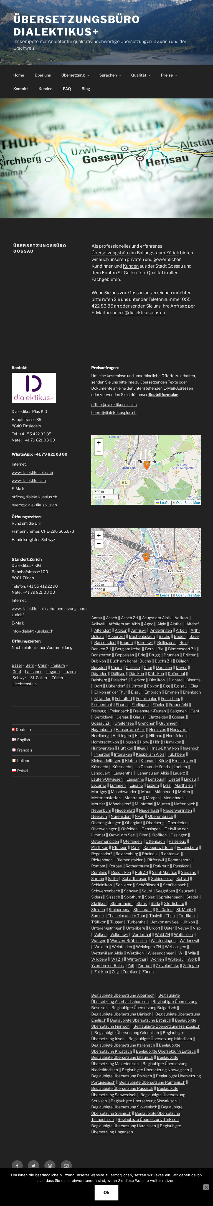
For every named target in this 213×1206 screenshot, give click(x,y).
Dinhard (175, 679)
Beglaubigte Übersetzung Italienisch (123, 1045)
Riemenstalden (129, 859)
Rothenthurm (137, 866)
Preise (167, 75)
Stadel (192, 897)
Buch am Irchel (123, 661)
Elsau (136, 692)
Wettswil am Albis (107, 953)
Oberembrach (160, 816)
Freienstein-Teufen (149, 711)
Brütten (189, 654)
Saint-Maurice (164, 872)
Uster (169, 928)
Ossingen (179, 834)
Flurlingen (140, 704)
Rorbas (115, 866)
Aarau (96, 617)
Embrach (152, 692)
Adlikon (181, 617)
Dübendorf (115, 686)
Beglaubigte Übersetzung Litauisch (122, 1057)
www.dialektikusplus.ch (32, 472)
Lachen (180, 766)
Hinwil (140, 735)
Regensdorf (101, 853)
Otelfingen (132, 841)
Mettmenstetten (106, 797)
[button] (146, 465)
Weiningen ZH (148, 946)
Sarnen (97, 878)
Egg (166, 686)
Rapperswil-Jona (158, 847)
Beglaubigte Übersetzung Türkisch (148, 1119)
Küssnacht (121, 766)
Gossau (178, 717)
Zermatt (145, 965)
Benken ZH (101, 648)
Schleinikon (101, 884)
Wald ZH (162, 934)
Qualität (138, 75)
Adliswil (98, 623)
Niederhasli (149, 810)
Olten (143, 834)
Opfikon (159, 834)
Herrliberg (100, 735)
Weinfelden (122, 946)
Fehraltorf (123, 698)
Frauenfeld (178, 704)
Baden (180, 636)
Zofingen (191, 965)
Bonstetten (101, 654)
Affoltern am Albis (124, 623)
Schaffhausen (134, 878)
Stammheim (121, 903)
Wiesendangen (161, 953)
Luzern (70, 671)
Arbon (181, 630)
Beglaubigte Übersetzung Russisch (122, 1088)
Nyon (139, 816)
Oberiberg (155, 822)
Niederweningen (177, 810)
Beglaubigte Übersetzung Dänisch (121, 1014)
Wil (181, 953)
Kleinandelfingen (106, 760)
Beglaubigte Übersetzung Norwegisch (155, 1069)
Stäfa (155, 903)
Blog (86, 88)
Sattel (113, 878)
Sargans (188, 872)
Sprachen (108, 75)
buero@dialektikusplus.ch (138, 312)
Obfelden (129, 828)
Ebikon (153, 686)
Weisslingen (175, 946)
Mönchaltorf (120, 803)
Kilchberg (176, 754)
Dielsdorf (119, 679)
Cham (116, 667)
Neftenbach (184, 803)
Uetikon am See (164, 922)
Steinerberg (119, 909)
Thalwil (155, 915)
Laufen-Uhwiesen (107, 779)
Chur (42, 665)
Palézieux (177, 841)
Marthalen (183, 785)
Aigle (161, 623)
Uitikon (188, 922)
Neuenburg (101, 810)
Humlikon (172, 742)
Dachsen (164, 667)
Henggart (178, 729)
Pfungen (119, 847)
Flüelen (159, 704)
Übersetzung (73, 75)
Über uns (43, 75)
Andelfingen (161, 630)
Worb (192, 959)
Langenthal (123, 773)
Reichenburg (127, 853)
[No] (206, 1187)
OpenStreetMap (188, 502)
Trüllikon (98, 922)
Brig (141, 654)
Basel (17, 665)
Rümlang (99, 872)
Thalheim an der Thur (126, 915)
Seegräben (165, 890)
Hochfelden (176, 735)
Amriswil (138, 630)
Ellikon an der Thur (110, 692)
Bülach (182, 661)
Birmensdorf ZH (182, 648)
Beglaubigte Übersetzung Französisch (166, 1026)
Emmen (172, 692)
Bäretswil (145, 642)
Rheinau (149, 853)
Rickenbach (102, 859)
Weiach (101, 946)
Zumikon (130, 971)
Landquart (100, 773)
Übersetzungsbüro (111, 252)
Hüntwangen (102, 748)
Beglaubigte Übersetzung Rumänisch (152, 1082)
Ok (106, 1192)
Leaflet (164, 502)
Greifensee (124, 723)
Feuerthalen (146, 698)
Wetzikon (135, 953)
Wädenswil (189, 940)
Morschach (173, 797)
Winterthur (136, 959)
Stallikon (98, 903)
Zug (115, 971)
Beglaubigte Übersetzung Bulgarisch (143, 1007)
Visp (197, 928)
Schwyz (19, 677)
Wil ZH (117, 959)
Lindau (190, 779)
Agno (148, 623)
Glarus (138, 717)
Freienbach (119, 711)
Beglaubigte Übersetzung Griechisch (126, 1032)
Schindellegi (162, 878)
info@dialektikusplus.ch (32, 631)
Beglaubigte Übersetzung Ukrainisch (123, 1125)
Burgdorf (99, 667)
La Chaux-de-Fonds (152, 766)
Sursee (97, 915)
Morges (152, 797)
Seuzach (186, 890)
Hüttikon (125, 748)
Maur (146, 791)
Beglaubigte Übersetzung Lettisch (166, 1051)
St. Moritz (184, 909)
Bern (30, 665)
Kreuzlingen (182, 760)
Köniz (163, 760)
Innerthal (102, 754)
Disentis (193, 679)
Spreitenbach (170, 897)
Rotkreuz (161, 866)
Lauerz (179, 773)
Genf (16, 671)
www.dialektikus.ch (29, 480)
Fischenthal (101, 704)
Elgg (194, 686)
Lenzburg (156, 779)
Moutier (98, 803)
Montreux (133, 797)
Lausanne (33, 671)
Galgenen (178, 711)
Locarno (98, 785)
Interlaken (123, 754)
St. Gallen (127, 272)
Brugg (154, 654)
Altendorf (102, 630)
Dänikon (136, 673)
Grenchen (146, 723)
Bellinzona (166, 642)
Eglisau (180, 686)
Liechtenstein (24, 683)
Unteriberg (135, 928)
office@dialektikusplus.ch (34, 496)
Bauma (126, 642)
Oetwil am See (122, 834)
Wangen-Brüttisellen (128, 940)
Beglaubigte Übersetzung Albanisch (122, 995)
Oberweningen (104, 828)
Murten (163, 803)
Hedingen (157, 729)
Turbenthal (136, 922)
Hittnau (155, 735)
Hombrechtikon (105, 742)
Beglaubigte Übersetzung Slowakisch (144, 1100)
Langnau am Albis (153, 773)
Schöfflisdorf (147, 884)
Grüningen (168, 723)
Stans (141, 903)
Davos (181, 667)
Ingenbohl (191, 748)
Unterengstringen (106, 928)
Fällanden (102, 698)
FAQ (67, 88)
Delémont (176, 673)
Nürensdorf (121, 816)
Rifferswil (155, 859)
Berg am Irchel (128, 648)
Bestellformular (163, 394)
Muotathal (144, 803)
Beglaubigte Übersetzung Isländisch (160, 1038)
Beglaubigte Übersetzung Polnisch (121, 1075)
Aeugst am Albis (156, 617)
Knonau (147, 760)
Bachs (164, 636)
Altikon (121, 630)
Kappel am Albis (150, 754)
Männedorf (164, 791)
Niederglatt (125, 810)
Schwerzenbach (105, 890)
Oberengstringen (106, 822)
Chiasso (133, 667)
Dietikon (138, 679)
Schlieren (124, 884)
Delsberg (99, 679)
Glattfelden (158, 717)
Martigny (99, 791)
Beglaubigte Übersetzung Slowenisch (124, 1107)
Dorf (98, 686)
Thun (170, 915)
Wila (192, 953)
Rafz (135, 847)
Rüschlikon (121, 872)
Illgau (141, 748)
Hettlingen (122, 735)
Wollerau (176, 959)
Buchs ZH (163, 661)
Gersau (122, 717)
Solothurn (132, 897)
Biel (161, 648)
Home (18, 75)
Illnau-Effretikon (164, 748)
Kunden (45, 88)
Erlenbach (192, 692)
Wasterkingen (163, 940)
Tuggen (116, 922)
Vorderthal (141, 934)
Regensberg (187, 847)
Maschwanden (124, 791)
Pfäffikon (99, 847)
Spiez (150, 897)
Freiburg (57, 665)
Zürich (172, 252)
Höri (156, 742)
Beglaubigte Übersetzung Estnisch (140, 1020)
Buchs (145, 661)
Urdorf (154, 928)
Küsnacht (99, 766)
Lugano (53, 671)
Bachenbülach (142, 636)
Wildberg (99, 959)
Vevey (183, 928)
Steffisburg (174, 903)
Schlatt (182, 878)
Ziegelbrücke (167, 965)
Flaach (122, 704)
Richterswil (170, 853)
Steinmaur (142, 909)
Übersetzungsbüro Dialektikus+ (76, 25)
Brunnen (171, 654)
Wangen (98, 940)
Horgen (129, 742)
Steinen (98, 909)
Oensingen (151, 828)
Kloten (131, 760)
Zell (131, 965)
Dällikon (118, 673)
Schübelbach (174, 884)
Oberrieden (177, 822)
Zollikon (101, 971)
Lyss (167, 785)
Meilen (184, 791)
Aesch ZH (129, 617)
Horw (144, 742)
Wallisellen (183, 934)
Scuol (147, 890)
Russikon (181, 866)
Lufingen (118, 785)
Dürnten (136, 686)
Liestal (174, 779)
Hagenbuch (101, 729)
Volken (100, 934)
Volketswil (119, 934)
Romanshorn (179, 859)
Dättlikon (156, 673)
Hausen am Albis (130, 729)
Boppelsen (124, 654)
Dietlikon (157, 679)
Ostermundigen (105, 841)
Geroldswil (103, 717)
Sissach (113, 897)
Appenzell (116, 636)
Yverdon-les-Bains (107, 965)
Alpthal (176, 623)
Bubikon (98, 661)
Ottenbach (155, 841)
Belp (183, 642)
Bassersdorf (105, 642)
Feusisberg (170, 698)
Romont (98, 866)
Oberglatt (133, 822)
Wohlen (157, 959)
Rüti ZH (141, 872)
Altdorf (192, 623)
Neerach (99, 816)
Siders (96, 897)
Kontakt (20, 88)
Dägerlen (99, 673)
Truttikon (187, 915)
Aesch (111, 617)
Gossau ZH (101, 723)
